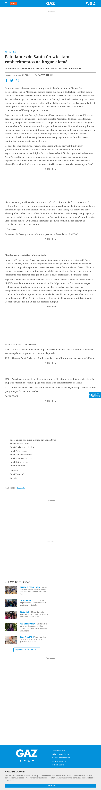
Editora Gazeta (58, 765)
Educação (21, 488)
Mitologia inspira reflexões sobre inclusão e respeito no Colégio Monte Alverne (34, 614)
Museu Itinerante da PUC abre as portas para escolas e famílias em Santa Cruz (33, 590)
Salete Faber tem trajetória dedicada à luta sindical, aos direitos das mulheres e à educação (34, 627)
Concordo (50, 785)
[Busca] (87, 3)
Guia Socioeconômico (61, 758)
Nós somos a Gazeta (60, 754)
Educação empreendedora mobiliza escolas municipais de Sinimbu (33, 602)
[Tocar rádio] (91, 3)
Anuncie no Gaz (58, 750)
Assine (13, 3)
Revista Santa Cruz (59, 761)
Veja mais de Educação (25, 649)
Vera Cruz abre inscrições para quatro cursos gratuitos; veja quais (33, 639)
